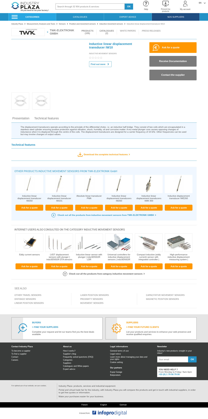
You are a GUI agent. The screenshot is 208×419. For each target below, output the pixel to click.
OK (129, 6)
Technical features (46, 118)
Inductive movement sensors (103, 53)
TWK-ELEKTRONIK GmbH (62, 32)
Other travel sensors (27, 295)
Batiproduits (115, 375)
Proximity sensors (91, 299)
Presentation (20, 118)
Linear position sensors (29, 303)
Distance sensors (25, 299)
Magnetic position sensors (163, 299)
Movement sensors (91, 303)
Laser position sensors (94, 295)
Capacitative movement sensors (165, 295)
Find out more (98, 64)
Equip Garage (116, 372)
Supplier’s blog (69, 354)
